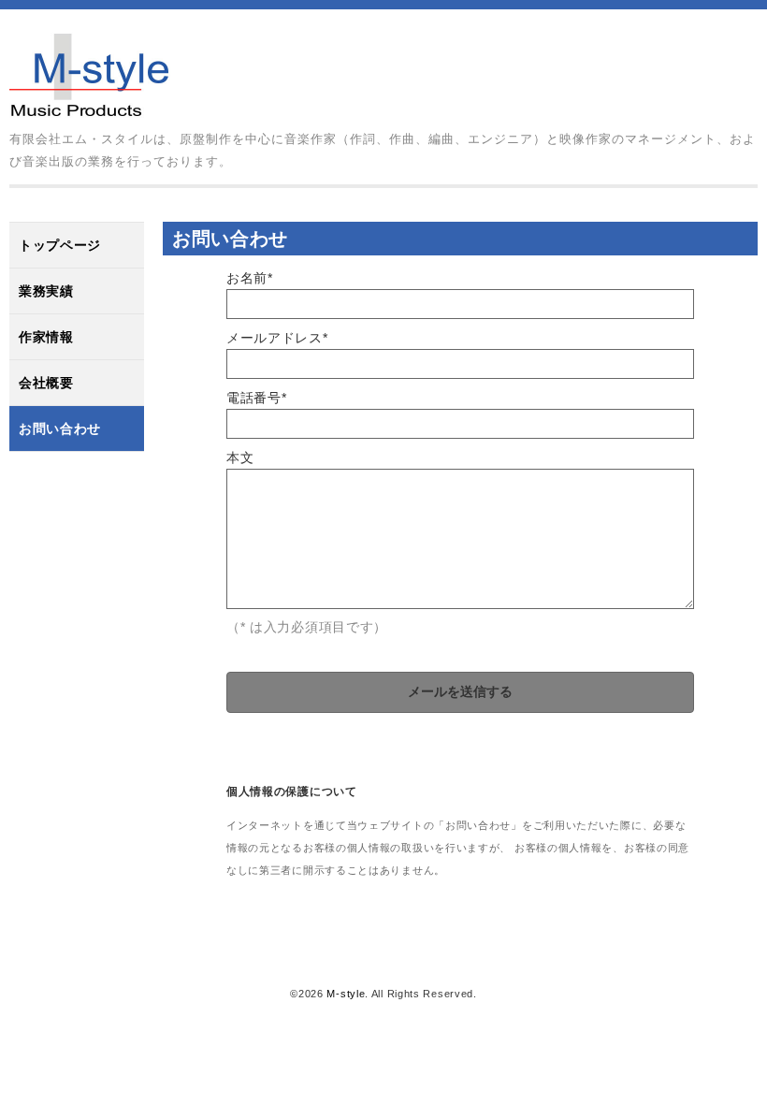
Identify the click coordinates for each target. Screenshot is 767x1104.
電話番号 (256, 397)
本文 (239, 457)
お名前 (249, 277)
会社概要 (46, 382)
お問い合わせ (60, 428)
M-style (345, 993)
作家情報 (46, 336)
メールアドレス (277, 337)
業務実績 (46, 290)
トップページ (60, 245)
